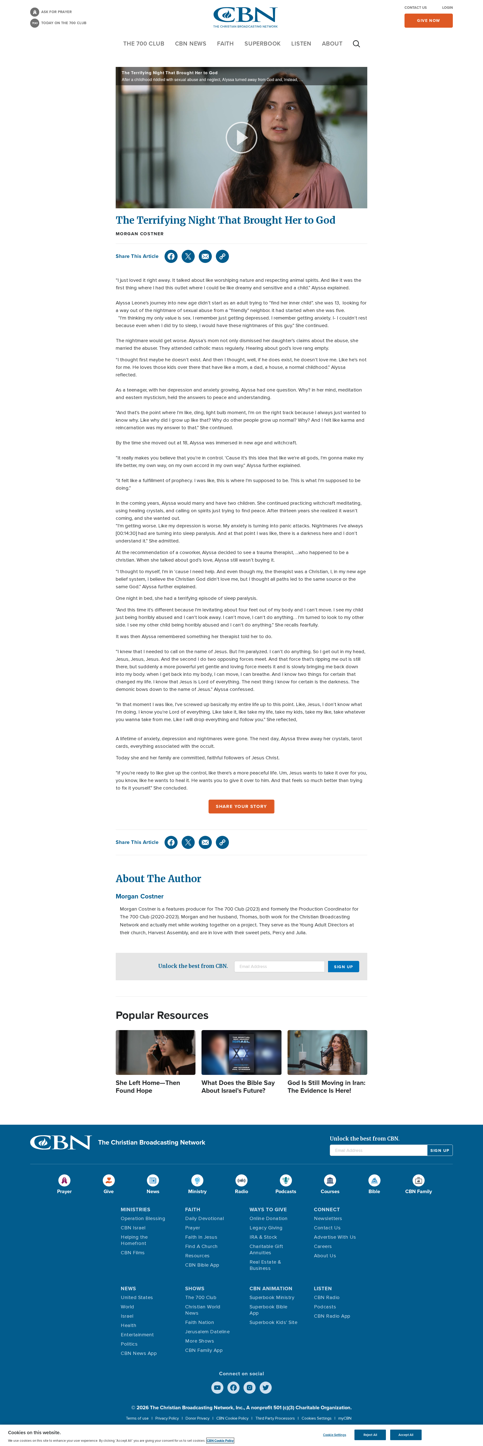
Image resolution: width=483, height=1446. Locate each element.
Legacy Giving (266, 1228)
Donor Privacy (198, 1418)
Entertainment (137, 1335)
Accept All (405, 1434)
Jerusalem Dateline (207, 1332)
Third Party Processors (275, 1418)
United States (137, 1298)
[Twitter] (188, 256)
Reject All (370, 1434)
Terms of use (137, 1418)
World (127, 1307)
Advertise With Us (335, 1237)
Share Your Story (241, 806)
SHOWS (195, 1288)
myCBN (344, 1418)
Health (128, 1325)
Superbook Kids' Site (273, 1322)
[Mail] (205, 256)
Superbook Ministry (272, 1298)
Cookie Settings (334, 1434)
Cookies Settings (317, 1418)
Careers (323, 1246)
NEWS (128, 1288)
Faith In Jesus (201, 1237)
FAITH (225, 43)
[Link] (222, 256)
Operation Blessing (143, 1219)
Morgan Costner (140, 233)
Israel (127, 1316)
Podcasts (325, 1307)
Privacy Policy (167, 1418)
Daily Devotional (204, 1219)
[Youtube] (217, 1388)
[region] (241, 1435)
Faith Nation (199, 1322)
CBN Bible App (202, 1265)
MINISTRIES (135, 1209)
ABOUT (332, 43)
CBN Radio (327, 1298)
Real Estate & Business (265, 1265)
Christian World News (203, 1310)
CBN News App (139, 1353)
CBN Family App (204, 1350)
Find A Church (201, 1246)
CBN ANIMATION (271, 1288)
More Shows (199, 1341)
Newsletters (328, 1219)
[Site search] (356, 46)
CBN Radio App (332, 1316)
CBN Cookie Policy (232, 1418)
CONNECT (327, 1209)
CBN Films (133, 1253)
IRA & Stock (263, 1237)
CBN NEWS (191, 43)
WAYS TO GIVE (268, 1209)
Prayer (192, 1228)
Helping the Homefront (134, 1240)
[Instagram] (250, 1388)
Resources (197, 1256)
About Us (325, 1256)
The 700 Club (144, 43)
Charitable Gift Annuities (266, 1249)
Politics (129, 1344)
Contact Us (416, 7)
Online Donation (269, 1219)
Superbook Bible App (269, 1310)
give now (428, 20)
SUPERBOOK (263, 43)
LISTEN (301, 43)
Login (447, 7)
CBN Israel (133, 1228)
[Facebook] (171, 256)
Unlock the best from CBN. (193, 966)
